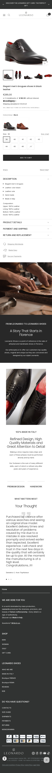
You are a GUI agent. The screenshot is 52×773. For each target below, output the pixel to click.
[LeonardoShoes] (13, 749)
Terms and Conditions (8, 762)
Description (10, 176)
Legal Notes (36, 762)
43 (39, 137)
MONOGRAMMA (8, 727)
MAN (4, 637)
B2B (3, 689)
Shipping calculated (10, 101)
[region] (26, 121)
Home (4, 587)
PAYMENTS (6, 718)
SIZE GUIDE (6, 710)
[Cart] (47, 12)
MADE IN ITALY (8, 671)
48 (31, 144)
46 (23, 144)
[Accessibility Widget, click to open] (4, 758)
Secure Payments (14, 254)
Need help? (44, 167)
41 (23, 137)
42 (31, 137)
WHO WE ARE (7, 667)
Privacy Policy (20, 762)
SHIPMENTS (6, 714)
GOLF (4, 646)
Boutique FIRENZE (9, 676)
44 (7, 144)
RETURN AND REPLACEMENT (17, 232)
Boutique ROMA (8, 680)
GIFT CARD (6, 650)
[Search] (9, 12)
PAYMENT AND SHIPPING (15, 226)
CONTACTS (6, 705)
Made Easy (13, 248)
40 (15, 137)
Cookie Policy (29, 762)
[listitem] (9, 121)
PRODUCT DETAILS (12, 220)
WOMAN (5, 642)
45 (15, 144)
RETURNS (5, 723)
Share (5, 167)
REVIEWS (5, 684)
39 (7, 137)
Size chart (45, 131)
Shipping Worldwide (15, 241)
